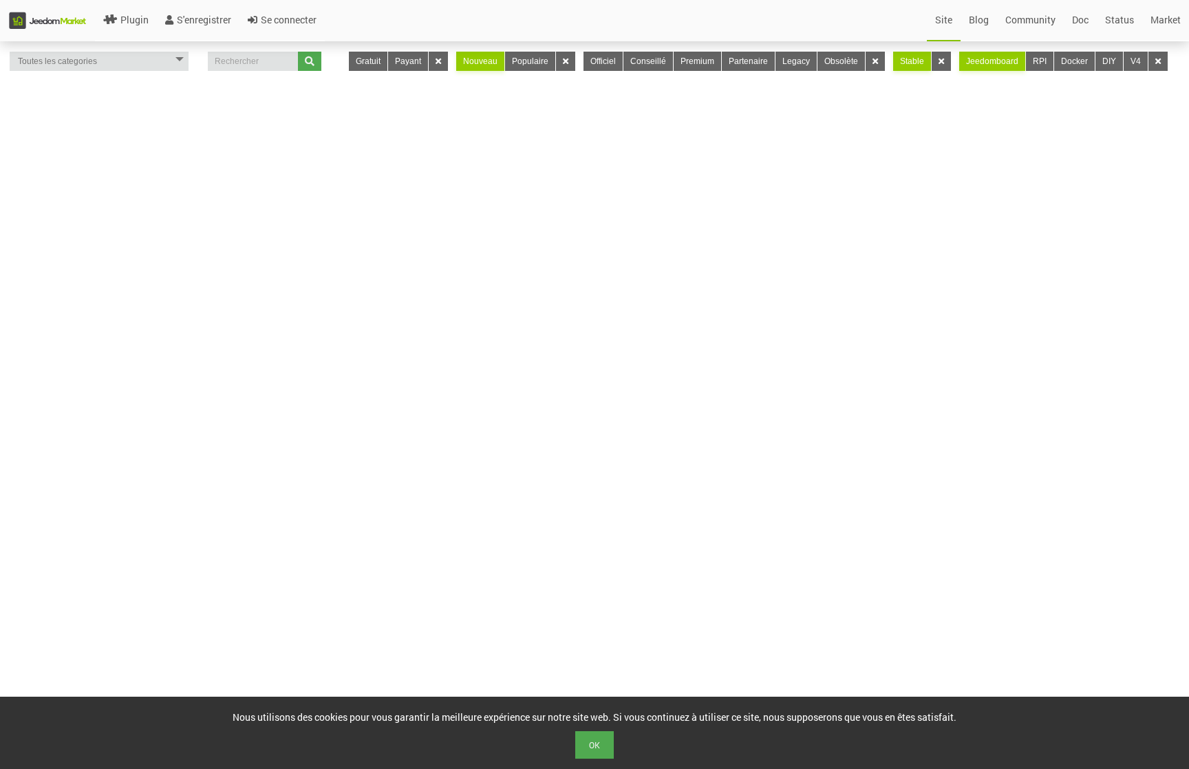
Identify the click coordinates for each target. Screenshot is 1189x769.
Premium (697, 61)
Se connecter (289, 19)
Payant (408, 61)
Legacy (796, 61)
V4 (1136, 61)
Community (1030, 19)
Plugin (134, 19)
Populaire (530, 61)
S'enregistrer (204, 19)
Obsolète (841, 61)
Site (943, 19)
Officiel (603, 61)
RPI (1040, 61)
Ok (594, 744)
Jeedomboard (992, 61)
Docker (1074, 61)
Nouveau (480, 61)
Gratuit (368, 61)
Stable (912, 61)
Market (1165, 19)
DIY (1109, 61)
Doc (1080, 19)
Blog (979, 19)
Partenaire (748, 61)
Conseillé (648, 61)
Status (1119, 19)
